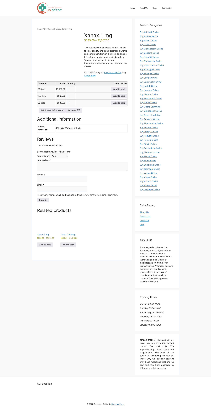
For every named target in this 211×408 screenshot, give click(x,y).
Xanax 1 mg (89, 75)
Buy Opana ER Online (150, 107)
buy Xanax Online (52, 29)
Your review (43, 160)
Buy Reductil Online (149, 136)
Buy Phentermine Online (151, 123)
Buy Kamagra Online (150, 69)
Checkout (144, 220)
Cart (142, 224)
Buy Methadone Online (151, 98)
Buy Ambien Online (149, 36)
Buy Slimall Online (148, 156)
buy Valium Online (148, 173)
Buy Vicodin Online (149, 181)
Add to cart (119, 89)
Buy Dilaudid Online (149, 57)
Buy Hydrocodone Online (152, 65)
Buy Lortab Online (148, 86)
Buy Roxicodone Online (151, 148)
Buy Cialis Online (148, 44)
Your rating (43, 156)
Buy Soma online (148, 160)
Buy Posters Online (149, 127)
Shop (155, 8)
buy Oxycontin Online (150, 115)
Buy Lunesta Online (149, 90)
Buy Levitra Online (149, 78)
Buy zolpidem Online (150, 189)
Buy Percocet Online (149, 119)
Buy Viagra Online (148, 177)
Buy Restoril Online (149, 140)
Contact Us (166, 8)
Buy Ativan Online (148, 40)
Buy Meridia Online (149, 94)
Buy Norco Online (148, 102)
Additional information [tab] (52, 110)
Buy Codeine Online (149, 53)
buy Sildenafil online (149, 152)
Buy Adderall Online (149, 32)
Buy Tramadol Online (150, 169)
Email (40, 185)
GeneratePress (117, 404)
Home (132, 8)
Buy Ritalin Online (148, 144)
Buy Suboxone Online (150, 165)
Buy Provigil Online (149, 131)
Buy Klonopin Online (149, 73)
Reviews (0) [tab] (74, 110)
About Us (144, 8)
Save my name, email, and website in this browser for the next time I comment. (79, 195)
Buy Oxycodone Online (151, 111)
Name (41, 174)
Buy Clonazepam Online (151, 49)
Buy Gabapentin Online (151, 61)
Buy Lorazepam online (150, 82)
